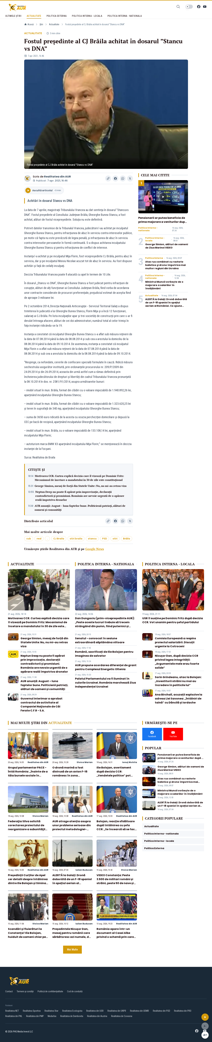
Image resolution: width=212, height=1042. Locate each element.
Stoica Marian (85, 762)
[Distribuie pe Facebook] (115, 178)
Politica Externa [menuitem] (57, 16)
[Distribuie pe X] (130, 178)
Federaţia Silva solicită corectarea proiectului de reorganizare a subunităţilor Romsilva (28, 827)
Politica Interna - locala (154, 239)
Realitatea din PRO (182, 1010)
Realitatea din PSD (161, 1010)
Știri (41, 24)
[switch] (189, 7)
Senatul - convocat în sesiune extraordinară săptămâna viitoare (99, 640)
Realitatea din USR (95, 1010)
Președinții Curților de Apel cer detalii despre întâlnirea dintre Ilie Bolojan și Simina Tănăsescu (28, 881)
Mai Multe (72, 949)
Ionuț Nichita (129, 762)
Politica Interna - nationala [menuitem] (124, 16)
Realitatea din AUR (57, 176)
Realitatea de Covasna (121, 1016)
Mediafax (52, 1016)
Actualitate (54, 24)
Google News (94, 549)
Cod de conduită (74, 991)
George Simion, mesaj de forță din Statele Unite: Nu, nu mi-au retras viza (81, 486)
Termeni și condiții (25, 991)
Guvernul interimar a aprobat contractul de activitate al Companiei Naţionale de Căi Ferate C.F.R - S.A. (41, 704)
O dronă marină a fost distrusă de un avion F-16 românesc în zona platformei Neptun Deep (69, 773)
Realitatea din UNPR (116, 1010)
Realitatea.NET (12, 1010)
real (39, 538)
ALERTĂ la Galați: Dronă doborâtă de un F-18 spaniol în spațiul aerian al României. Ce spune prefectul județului (166, 304)
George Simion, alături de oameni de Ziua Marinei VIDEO (166, 246)
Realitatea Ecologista (72, 1010)
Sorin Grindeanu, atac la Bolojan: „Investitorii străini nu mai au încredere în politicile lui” (178, 681)
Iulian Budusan (84, 869)
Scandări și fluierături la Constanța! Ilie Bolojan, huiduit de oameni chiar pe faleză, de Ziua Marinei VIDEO (27, 937)
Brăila (126, 538)
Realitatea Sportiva (32, 1010)
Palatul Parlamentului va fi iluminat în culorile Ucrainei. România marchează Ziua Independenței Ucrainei (105, 683)
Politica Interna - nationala (148, 229)
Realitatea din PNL (13, 1016)
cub (28, 538)
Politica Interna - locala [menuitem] (87, 16)
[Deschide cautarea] (178, 6)
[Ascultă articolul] (205, 1017)
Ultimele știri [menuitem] (13, 16)
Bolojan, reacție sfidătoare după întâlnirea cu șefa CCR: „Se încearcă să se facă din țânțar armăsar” (116, 827)
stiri (115, 538)
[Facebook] (199, 7)
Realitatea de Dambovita (71, 1016)
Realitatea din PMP (35, 1016)
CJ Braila (58, 538)
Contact (9, 991)
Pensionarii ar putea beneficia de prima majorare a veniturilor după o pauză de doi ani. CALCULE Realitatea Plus (162, 224)
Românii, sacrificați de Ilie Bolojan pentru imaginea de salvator (104, 654)
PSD (104, 538)
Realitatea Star (51, 1010)
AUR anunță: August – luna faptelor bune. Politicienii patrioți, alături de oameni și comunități (80, 508)
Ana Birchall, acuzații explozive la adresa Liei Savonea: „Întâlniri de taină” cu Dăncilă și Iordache (178, 698)
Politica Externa (154, 258)
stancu (92, 538)
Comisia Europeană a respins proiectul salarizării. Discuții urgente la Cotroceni (175, 642)
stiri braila (76, 538)
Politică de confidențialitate (50, 991)
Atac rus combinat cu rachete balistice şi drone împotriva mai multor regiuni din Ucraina (165, 265)
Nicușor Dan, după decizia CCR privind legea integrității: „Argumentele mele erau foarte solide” (177, 662)
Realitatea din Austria (97, 1016)
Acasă (30, 24)
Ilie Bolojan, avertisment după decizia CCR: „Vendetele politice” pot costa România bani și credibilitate (114, 775)
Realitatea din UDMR (139, 1010)
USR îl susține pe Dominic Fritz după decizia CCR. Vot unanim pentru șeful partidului (172, 620)
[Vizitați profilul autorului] (27, 178)
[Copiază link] (108, 178)
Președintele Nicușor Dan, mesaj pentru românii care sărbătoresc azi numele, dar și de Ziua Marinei (72, 935)
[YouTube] (205, 7)
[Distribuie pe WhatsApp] (123, 178)
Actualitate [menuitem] (34, 16)
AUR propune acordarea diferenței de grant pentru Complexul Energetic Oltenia (105, 667)
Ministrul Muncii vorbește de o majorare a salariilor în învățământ (164, 285)
